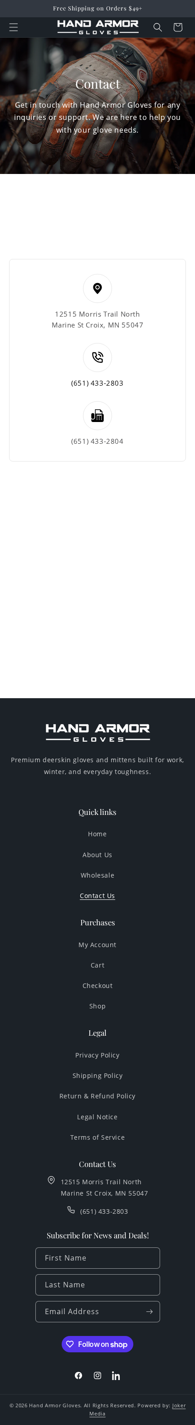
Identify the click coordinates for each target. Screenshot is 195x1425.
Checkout (98, 985)
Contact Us (97, 895)
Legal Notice (97, 1116)
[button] (14, 27)
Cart (97, 965)
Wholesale (97, 875)
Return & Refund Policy (97, 1096)
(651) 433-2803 (97, 382)
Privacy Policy (97, 1055)
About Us (97, 854)
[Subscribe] (150, 1311)
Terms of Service (97, 1137)
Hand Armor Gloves (54, 1405)
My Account (97, 944)
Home (97, 833)
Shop (97, 1006)
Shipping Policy (98, 1075)
